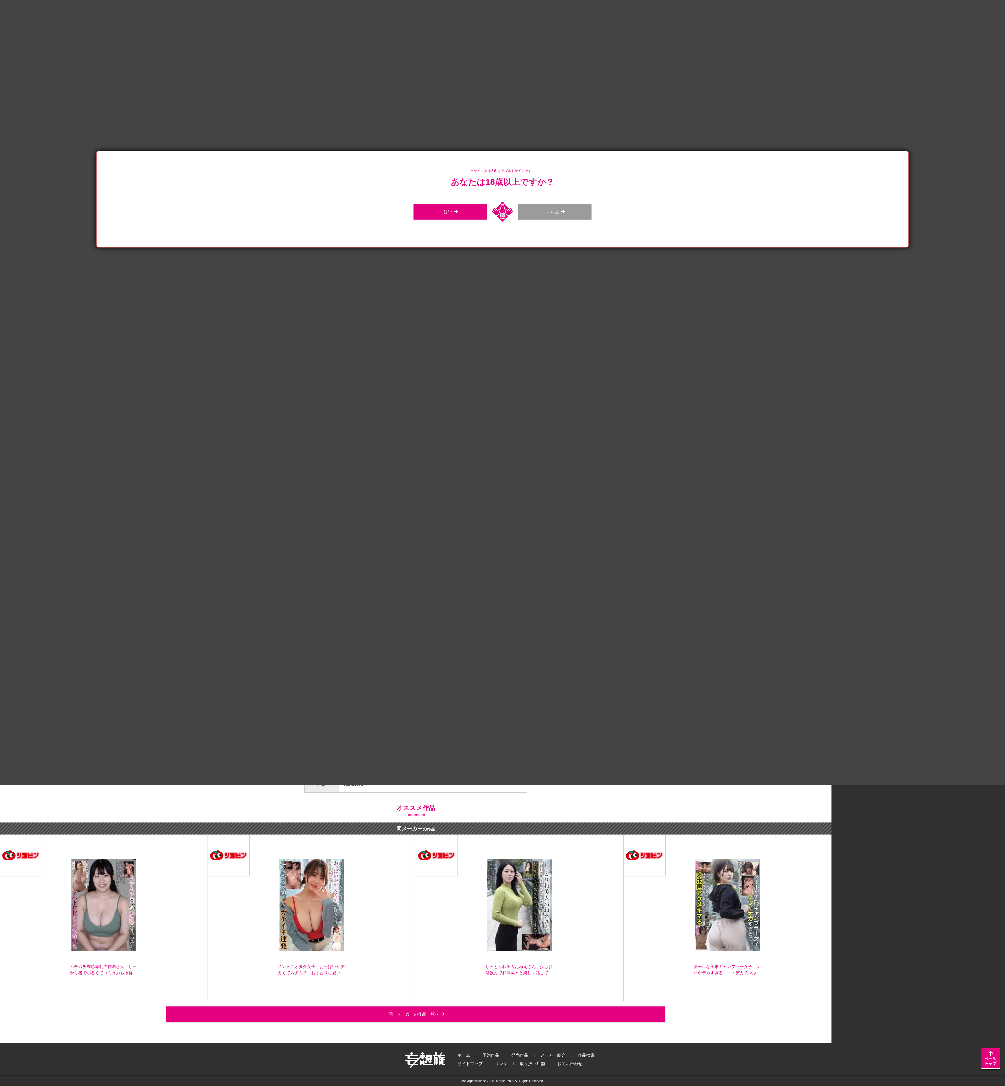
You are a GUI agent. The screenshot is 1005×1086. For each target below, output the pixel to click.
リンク (501, 1063)
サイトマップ (470, 1063)
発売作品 (519, 1055)
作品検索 (586, 1055)
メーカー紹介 (553, 1055)
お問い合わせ (569, 1063)
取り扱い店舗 (532, 1063)
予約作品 (490, 1055)
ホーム (463, 1055)
